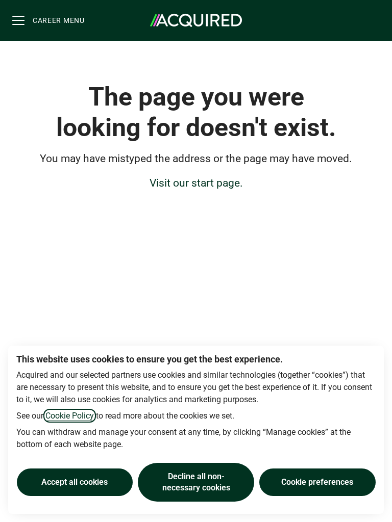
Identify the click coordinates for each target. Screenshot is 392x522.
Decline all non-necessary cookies (196, 482)
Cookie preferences (317, 482)
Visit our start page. (196, 183)
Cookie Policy (69, 416)
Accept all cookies (74, 482)
